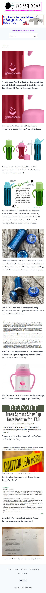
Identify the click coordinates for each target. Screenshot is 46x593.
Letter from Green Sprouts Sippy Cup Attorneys (22, 559)
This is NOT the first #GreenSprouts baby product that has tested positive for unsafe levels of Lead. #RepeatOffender (23, 311)
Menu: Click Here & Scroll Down (23, 30)
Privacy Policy (34, 569)
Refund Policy (23, 573)
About (9, 569)
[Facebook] (21, 580)
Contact (16, 569)
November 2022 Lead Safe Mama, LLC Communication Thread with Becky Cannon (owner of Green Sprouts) (21, 170)
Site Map (24, 569)
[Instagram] (25, 580)
